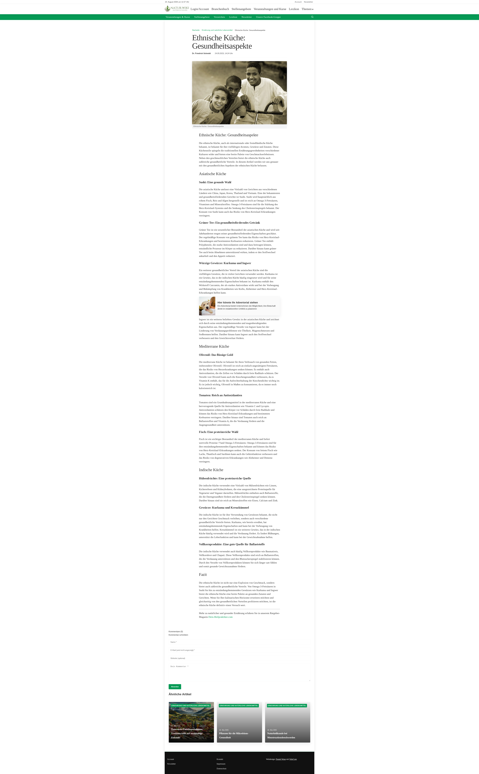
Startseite (196, 30)
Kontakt (220, 759)
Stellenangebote (241, 9)
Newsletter (308, 2)
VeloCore (293, 759)
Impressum (221, 764)
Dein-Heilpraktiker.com (220, 617)
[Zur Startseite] (177, 11)
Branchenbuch (220, 9)
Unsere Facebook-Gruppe (268, 17)
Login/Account (200, 9)
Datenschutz (221, 769)
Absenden (175, 687)
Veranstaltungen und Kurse (270, 9)
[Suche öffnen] (312, 17)
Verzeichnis (219, 17)
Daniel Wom (281, 759)
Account (298, 2)
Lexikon (294, 9)
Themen (307, 9)
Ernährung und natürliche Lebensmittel (217, 30)
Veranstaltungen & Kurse (178, 17)
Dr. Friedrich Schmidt (201, 53)
